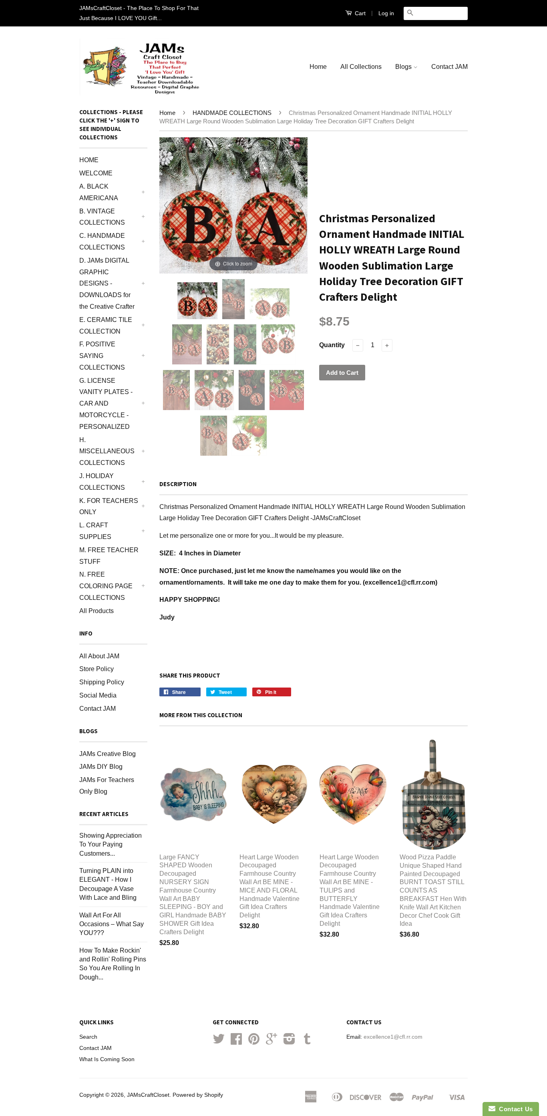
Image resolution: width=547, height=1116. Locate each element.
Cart (359, 13)
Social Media (98, 695)
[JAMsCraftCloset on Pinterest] (254, 1042)
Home (318, 66)
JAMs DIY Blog (101, 766)
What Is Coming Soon (107, 1059)
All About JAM (99, 656)
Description (178, 484)
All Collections (361, 66)
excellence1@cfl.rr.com (393, 1037)
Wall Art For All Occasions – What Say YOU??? (111, 924)
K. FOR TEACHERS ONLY (108, 506)
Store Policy (96, 669)
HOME (89, 160)
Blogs (404, 66)
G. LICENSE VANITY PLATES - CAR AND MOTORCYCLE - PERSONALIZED (106, 403)
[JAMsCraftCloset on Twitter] (219, 1042)
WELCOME (96, 173)
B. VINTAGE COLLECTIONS (102, 217)
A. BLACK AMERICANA (98, 192)
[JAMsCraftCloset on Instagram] (289, 1042)
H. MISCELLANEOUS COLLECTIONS (107, 451)
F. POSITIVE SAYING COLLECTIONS (102, 356)
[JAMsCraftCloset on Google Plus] (271, 1042)
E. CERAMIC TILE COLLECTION (105, 325)
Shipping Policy (101, 682)
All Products (96, 610)
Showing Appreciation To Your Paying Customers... (110, 844)
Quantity (332, 345)
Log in (386, 13)
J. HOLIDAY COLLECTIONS (102, 482)
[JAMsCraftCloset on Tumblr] (307, 1042)
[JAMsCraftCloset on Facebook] (236, 1042)
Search (88, 1037)
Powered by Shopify (198, 1095)
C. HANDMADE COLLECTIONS (102, 241)
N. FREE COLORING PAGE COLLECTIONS (106, 586)
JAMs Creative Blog (107, 753)
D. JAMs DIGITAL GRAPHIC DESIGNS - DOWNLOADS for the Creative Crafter (107, 283)
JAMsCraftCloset (148, 1095)
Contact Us (514, 1109)
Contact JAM (449, 66)
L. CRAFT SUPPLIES (95, 531)
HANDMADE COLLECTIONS (232, 112)
